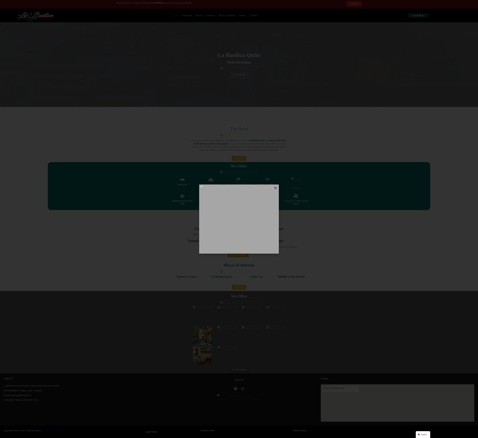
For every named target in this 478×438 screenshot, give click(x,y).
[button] (275, 188)
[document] (239, 219)
